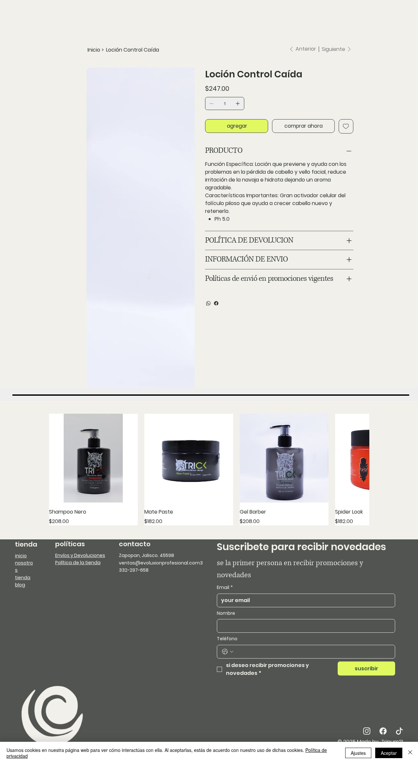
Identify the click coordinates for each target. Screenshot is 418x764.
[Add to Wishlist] (346, 126)
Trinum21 (391, 695)
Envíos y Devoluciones (80, 508)
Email (225, 541)
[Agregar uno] (237, 103)
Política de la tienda (78, 516)
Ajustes (358, 753)
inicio (21, 509)
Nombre (226, 567)
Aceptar (389, 753)
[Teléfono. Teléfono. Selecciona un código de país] (227, 605)
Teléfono (227, 592)
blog (20, 538)
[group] (209, 423)
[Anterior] (58, 423)
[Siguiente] (360, 423)
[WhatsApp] (208, 303)
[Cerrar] (410, 753)
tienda (22, 531)
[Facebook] (216, 303)
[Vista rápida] (93, 411)
